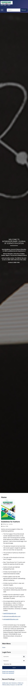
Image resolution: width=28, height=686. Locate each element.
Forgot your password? (8, 671)
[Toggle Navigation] (2, 10)
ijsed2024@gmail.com (9, 613)
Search (24, 10)
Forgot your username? (8, 673)
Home (3, 647)
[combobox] (13, 10)
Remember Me (7, 664)
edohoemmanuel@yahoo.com (11, 616)
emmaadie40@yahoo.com (10, 619)
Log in (14, 667)
